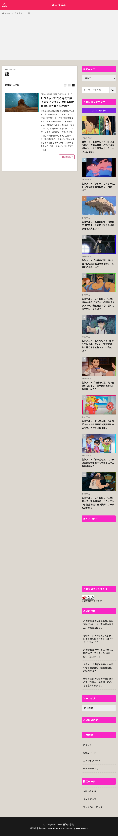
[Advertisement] (59, 37)
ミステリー (19, 13)
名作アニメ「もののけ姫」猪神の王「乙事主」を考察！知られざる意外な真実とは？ (98, 225)
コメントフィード (91, 760)
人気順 (16, 85)
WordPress (82, 828)
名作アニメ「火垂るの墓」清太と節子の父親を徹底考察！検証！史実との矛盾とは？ (98, 263)
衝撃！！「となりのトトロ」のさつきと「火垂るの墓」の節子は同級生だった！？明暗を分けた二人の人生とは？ (98, 146)
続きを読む (67, 157)
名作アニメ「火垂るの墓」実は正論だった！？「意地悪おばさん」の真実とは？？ (98, 385)
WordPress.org (90, 768)
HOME (7, 13)
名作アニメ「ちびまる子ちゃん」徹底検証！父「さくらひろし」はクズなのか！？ (98, 653)
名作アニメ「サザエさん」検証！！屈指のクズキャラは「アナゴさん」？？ (98, 639)
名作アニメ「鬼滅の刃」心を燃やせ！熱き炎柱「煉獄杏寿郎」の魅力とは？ (98, 667)
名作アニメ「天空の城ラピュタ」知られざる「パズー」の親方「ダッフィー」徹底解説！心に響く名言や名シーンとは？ (98, 304)
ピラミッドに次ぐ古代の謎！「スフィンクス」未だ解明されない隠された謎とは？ (58, 102)
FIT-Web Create (53, 828)
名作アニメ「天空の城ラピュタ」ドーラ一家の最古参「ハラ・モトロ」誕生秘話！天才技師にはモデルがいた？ (98, 503)
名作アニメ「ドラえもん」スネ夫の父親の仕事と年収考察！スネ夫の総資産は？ (98, 462)
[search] (113, 90)
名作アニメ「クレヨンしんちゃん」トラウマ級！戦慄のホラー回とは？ (98, 186)
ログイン (87, 745)
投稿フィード (89, 753)
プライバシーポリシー (94, 807)
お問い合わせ (89, 791)
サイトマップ (89, 799)
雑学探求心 (59, 5)
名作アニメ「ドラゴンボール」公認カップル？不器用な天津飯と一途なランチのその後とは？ (98, 424)
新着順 (8, 85)
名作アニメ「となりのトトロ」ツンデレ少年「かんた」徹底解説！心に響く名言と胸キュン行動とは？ (98, 345)
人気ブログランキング (92, 601)
